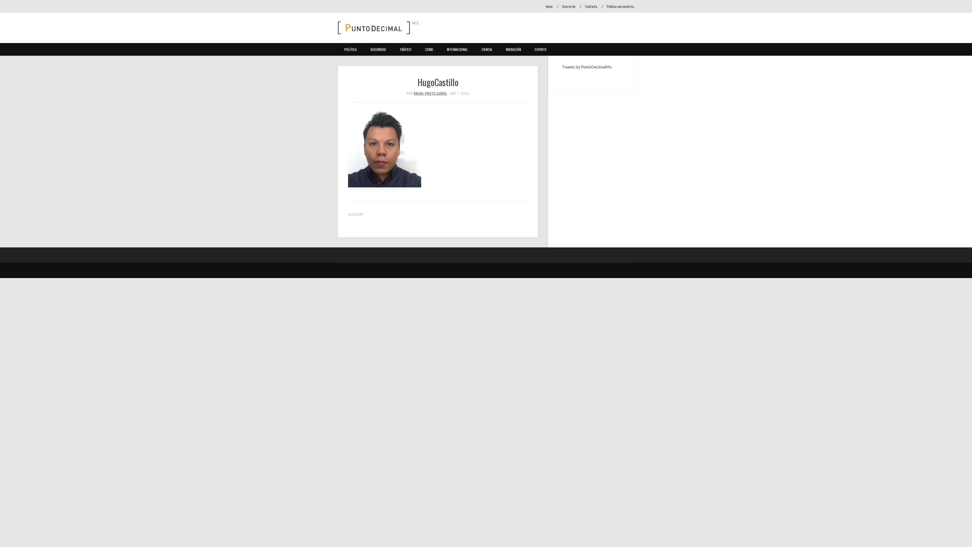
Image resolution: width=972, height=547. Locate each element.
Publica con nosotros (620, 6)
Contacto (591, 6)
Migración (513, 49)
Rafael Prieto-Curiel (430, 93)
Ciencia (486, 49)
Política (350, 49)
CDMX (429, 49)
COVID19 (540, 49)
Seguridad (378, 49)
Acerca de (568, 6)
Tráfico (405, 49)
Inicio (549, 6)
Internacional (457, 49)
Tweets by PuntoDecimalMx (587, 66)
